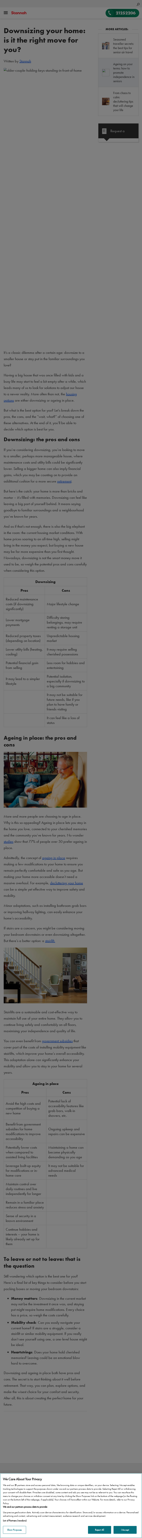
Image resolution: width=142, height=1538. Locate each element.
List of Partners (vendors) (15, 1520)
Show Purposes (14, 1529)
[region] (71, 1505)
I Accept (125, 1529)
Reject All (99, 1529)
